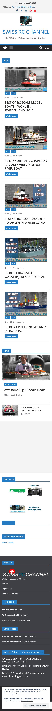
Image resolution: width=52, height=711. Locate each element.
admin (21, 98)
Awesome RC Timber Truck (23, 7)
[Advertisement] (26, 447)
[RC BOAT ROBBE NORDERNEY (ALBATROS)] (26, 304)
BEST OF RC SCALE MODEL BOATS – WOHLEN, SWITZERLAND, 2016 (23, 106)
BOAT (13, 93)
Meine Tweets (8, 542)
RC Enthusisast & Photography (15, 615)
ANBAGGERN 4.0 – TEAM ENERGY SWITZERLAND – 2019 (21, 660)
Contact (5, 583)
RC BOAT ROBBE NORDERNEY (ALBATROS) (26, 329)
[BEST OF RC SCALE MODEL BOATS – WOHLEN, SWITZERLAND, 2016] (26, 79)
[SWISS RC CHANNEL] (5, 48)
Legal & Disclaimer (10, 594)
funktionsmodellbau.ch (12, 609)
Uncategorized (10, 384)
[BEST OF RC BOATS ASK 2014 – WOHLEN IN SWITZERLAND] (26, 196)
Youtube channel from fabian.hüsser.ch (19, 636)
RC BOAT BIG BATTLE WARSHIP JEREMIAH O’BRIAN (25, 275)
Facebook (8, 522)
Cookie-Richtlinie (27, 701)
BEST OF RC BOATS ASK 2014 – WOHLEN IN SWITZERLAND (25, 221)
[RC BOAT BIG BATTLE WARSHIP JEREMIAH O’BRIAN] (26, 250)
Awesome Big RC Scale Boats (25, 390)
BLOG (7, 93)
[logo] (26, 569)
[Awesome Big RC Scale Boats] (26, 367)
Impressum (7, 588)
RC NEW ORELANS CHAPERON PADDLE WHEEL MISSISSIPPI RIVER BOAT (26, 165)
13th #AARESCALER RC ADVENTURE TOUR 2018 (30, 408)
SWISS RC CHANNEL (26, 31)
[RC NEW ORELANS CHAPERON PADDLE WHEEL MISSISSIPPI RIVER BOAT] (26, 138)
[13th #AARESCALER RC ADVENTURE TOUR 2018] (10, 411)
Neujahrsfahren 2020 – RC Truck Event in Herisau (25, 667)
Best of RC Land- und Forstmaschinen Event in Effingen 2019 (24, 674)
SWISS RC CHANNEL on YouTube (16, 620)
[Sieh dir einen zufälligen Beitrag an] (47, 48)
